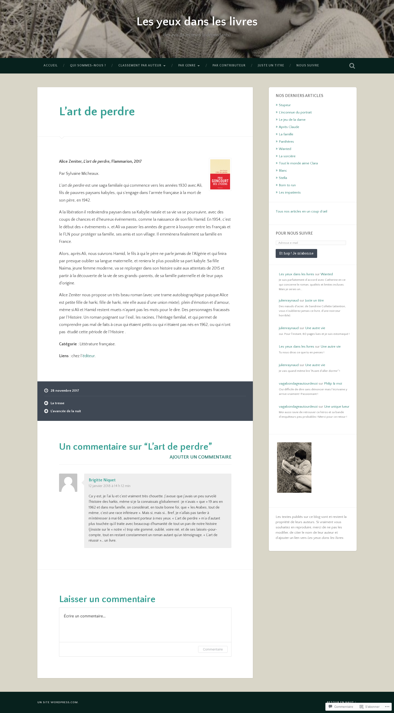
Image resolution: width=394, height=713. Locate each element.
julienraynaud (289, 300)
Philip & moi (333, 383)
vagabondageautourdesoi (298, 383)
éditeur (89, 356)
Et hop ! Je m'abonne (296, 253)
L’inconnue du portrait (295, 112)
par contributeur (229, 65)
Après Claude (289, 127)
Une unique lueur (336, 407)
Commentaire (213, 649)
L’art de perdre (97, 111)
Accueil (51, 65)
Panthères (286, 142)
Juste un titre (271, 65)
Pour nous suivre (294, 233)
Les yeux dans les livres (197, 22)
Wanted (285, 149)
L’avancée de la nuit (66, 411)
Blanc (283, 171)
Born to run (287, 185)
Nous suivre (307, 65)
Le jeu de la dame (292, 120)
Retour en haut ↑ (342, 702)
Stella (283, 178)
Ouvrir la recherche (352, 65)
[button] (294, 468)
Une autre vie (315, 328)
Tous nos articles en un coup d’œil (301, 211)
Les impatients (290, 192)
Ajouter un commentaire (200, 457)
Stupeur (285, 105)
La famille (286, 134)
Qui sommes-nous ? (88, 65)
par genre (187, 65)
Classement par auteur (139, 65)
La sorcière (287, 156)
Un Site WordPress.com (57, 702)
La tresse (57, 403)
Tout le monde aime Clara (298, 163)
